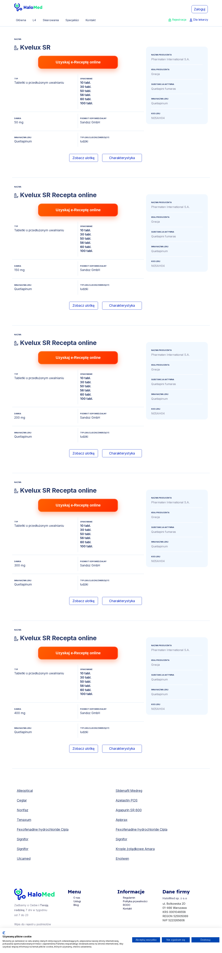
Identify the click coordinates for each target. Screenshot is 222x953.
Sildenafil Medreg (129, 791)
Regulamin (129, 897)
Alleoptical (25, 791)
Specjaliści (72, 20)
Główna (21, 20)
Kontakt (91, 20)
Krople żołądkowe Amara (135, 849)
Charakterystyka (122, 158)
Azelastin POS (127, 800)
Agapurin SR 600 (129, 810)
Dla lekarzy (200, 19)
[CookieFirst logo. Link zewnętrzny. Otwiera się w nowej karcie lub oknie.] (4, 932)
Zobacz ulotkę (83, 158)
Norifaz (22, 810)
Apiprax (121, 820)
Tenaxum (24, 820)
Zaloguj (199, 9)
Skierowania (51, 20)
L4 (34, 20)
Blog (76, 905)
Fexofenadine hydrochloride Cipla (43, 829)
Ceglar (22, 800)
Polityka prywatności (135, 901)
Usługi (77, 901)
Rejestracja (179, 19)
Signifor (22, 839)
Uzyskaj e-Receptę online (78, 62)
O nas (76, 897)
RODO (126, 905)
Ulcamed (24, 858)
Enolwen (122, 858)
